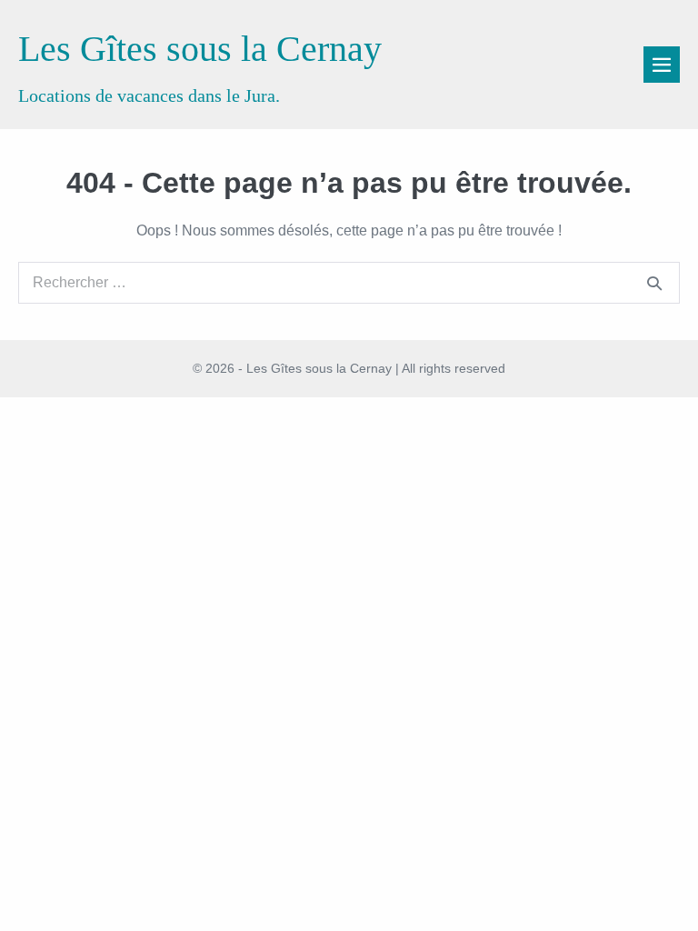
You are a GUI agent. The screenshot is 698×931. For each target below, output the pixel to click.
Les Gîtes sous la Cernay (200, 48)
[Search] (654, 282)
